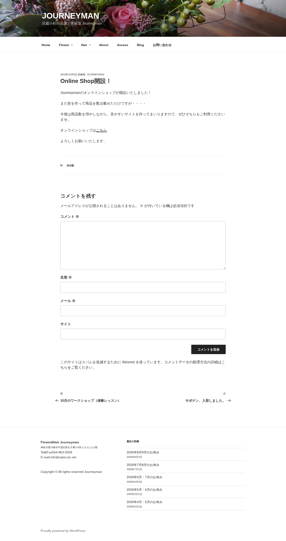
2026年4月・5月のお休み (144, 502)
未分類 (70, 165)
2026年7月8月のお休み (143, 465)
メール (68, 301)
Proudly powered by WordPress (63, 531)
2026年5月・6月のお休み (144, 489)
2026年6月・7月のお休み (144, 477)
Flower (64, 45)
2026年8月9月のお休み (143, 452)
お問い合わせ (162, 45)
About (103, 45)
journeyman (95, 74)
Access (122, 45)
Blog (140, 45)
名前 (66, 277)
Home (46, 45)
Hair (84, 45)
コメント (69, 216)
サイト (65, 324)
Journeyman (70, 15)
